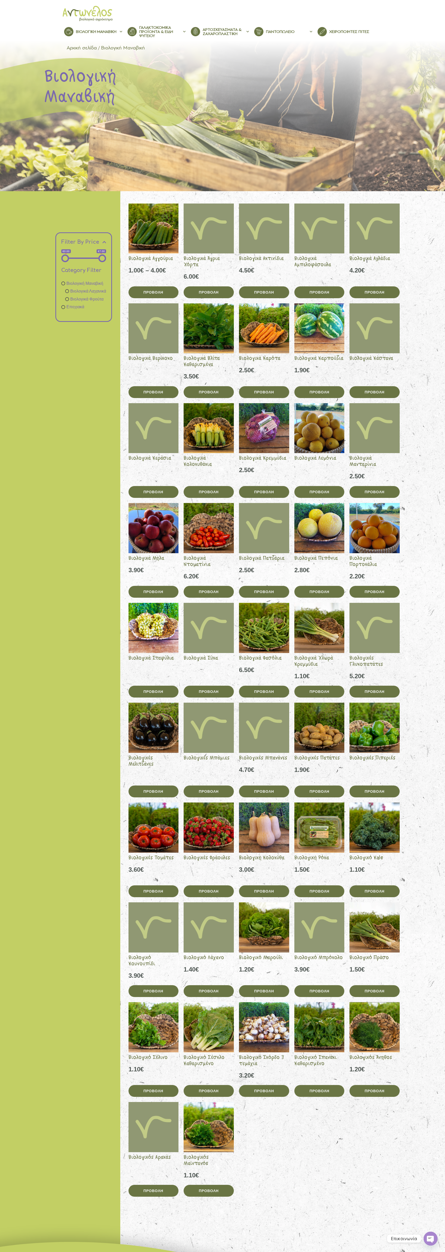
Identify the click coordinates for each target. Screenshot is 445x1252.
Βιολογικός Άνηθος (370, 1058)
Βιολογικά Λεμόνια (315, 458)
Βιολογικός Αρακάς (150, 1157)
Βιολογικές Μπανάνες (263, 758)
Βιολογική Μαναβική (84, 283)
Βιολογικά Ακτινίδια (261, 259)
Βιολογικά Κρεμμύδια (262, 458)
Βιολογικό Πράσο (369, 958)
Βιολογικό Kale (366, 858)
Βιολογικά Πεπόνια (316, 558)
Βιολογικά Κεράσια (150, 458)
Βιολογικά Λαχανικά (88, 291)
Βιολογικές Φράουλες (207, 858)
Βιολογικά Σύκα (201, 658)
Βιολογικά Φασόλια (260, 658)
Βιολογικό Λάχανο (204, 958)
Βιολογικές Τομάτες (151, 858)
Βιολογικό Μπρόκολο (318, 958)
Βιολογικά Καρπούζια (319, 359)
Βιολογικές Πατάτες (317, 758)
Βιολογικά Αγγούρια (151, 259)
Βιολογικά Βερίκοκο (151, 359)
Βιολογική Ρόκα (311, 858)
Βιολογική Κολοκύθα (262, 858)
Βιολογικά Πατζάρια (262, 558)
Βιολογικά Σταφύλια (151, 658)
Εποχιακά (75, 307)
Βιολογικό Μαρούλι (261, 958)
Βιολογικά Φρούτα (87, 299)
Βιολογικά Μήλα (146, 558)
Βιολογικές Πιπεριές (372, 758)
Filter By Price (80, 242)
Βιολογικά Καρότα (259, 359)
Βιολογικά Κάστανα (371, 359)
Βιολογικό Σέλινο (148, 1058)
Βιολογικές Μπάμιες (207, 758)
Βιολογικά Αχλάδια (369, 259)
